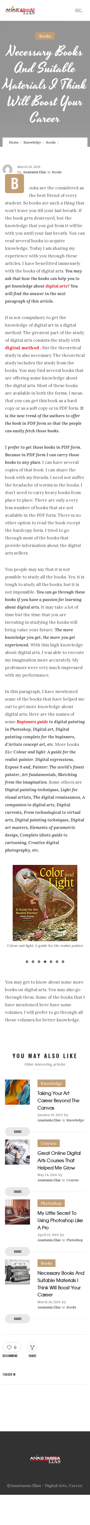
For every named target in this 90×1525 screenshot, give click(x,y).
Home (13, 142)
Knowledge (32, 142)
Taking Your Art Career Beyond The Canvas (59, 1100)
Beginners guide (32, 721)
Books (51, 142)
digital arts (57, 286)
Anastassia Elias (34, 172)
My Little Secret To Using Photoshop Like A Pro (60, 1220)
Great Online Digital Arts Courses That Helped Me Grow (59, 1160)
